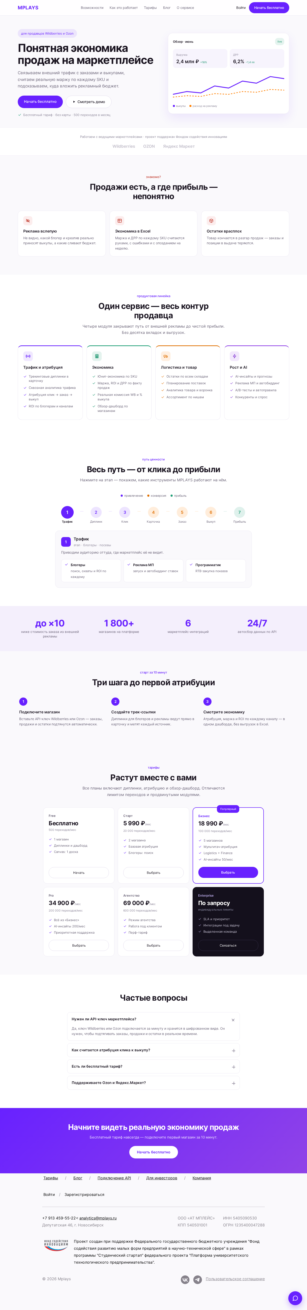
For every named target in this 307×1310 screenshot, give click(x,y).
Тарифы (150, 8)
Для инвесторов (161, 1177)
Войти (241, 8)
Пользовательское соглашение (235, 1278)
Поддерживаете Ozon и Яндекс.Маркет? (109, 1082)
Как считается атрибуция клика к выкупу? (111, 1050)
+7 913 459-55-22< (60, 1218)
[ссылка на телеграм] (197, 1280)
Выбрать (153, 873)
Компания (202, 1177)
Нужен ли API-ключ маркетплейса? (104, 1019)
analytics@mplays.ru (98, 1218)
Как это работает (124, 8)
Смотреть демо (91, 101)
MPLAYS (28, 8)
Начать (78, 873)
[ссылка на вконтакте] (185, 1280)
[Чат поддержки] (295, 1298)
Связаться (228, 945)
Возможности (92, 8)
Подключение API (114, 1177)
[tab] (67, 515)
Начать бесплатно (269, 8)
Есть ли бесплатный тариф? (97, 1066)
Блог (167, 8)
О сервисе (185, 8)
